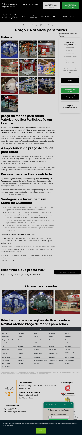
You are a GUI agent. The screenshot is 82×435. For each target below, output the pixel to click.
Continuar (41, 431)
